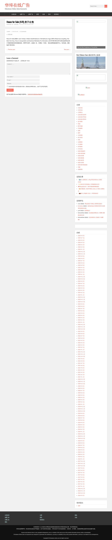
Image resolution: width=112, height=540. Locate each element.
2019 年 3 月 (81, 427)
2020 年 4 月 (81, 397)
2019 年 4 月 (81, 424)
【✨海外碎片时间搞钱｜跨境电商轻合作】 (89, 184)
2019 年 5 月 (81, 422)
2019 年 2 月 (81, 429)
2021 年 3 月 (81, 372)
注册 (43, 14)
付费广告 (30, 14)
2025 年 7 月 (81, 260)
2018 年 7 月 (81, 445)
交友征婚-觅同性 (82, 119)
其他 (79, 123)
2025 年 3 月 (81, 270)
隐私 (76, 515)
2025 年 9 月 (81, 256)
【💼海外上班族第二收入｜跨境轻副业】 (88, 193)
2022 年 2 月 (81, 347)
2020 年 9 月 (81, 386)
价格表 (76, 519)
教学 (79, 133)
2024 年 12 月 (81, 276)
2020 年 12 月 (81, 379)
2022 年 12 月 (81, 324)
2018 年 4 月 (81, 452)
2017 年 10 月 (81, 465)
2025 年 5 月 (81, 265)
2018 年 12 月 (81, 434)
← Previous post (11, 49)
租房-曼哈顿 (81, 158)
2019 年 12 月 (81, 406)
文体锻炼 (80, 135)
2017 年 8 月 (81, 470)
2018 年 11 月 (81, 436)
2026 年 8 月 (81, 235)
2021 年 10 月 (81, 356)
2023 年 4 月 (81, 315)
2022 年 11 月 (81, 326)
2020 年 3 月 (81, 399)
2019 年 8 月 (81, 415)
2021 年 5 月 (81, 368)
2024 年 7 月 (81, 283)
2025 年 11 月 (81, 254)
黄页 (37, 14)
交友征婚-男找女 (82, 117)
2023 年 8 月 (81, 306)
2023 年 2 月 (81, 320)
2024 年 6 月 (81, 285)
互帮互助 (80, 110)
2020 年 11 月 (81, 381)
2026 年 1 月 (81, 249)
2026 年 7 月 (81, 238)
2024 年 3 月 (81, 290)
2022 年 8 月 (81, 333)
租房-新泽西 (81, 155)
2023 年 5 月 (81, 313)
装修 (79, 167)
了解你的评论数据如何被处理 (34, 94)
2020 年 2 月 (81, 402)
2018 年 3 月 (81, 454)
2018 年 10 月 (81, 438)
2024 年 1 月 (81, 295)
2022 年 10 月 (81, 329)
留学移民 (80, 146)
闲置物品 (87, 210)
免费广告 (22, 14)
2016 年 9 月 (81, 495)
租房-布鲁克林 (81, 153)
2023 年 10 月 (81, 301)
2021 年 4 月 (81, 370)
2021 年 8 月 (81, 361)
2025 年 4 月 (81, 267)
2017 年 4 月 (81, 479)
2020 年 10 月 (81, 383)
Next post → (67, 49)
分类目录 (13, 14)
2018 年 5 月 (81, 450)
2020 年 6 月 (81, 393)
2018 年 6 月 (81, 447)
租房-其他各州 (81, 151)
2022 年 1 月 (81, 349)
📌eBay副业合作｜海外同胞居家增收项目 (88, 186)
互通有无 (80, 112)
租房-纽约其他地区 (82, 164)
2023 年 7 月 (81, 308)
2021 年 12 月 (81, 352)
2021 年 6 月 (81, 365)
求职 (79, 139)
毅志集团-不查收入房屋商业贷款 (93, 203)
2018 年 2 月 (81, 456)
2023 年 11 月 (81, 299)
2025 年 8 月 (81, 258)
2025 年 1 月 (81, 274)
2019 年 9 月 (81, 413)
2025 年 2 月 (81, 272)
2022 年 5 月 (81, 340)
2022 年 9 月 (81, 331)
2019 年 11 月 (81, 409)
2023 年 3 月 (81, 317)
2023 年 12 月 (81, 297)
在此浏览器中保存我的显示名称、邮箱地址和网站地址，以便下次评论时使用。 (28, 86)
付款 (76, 517)
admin (8, 31)
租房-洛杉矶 (81, 160)
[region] (91, 35)
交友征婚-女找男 (82, 114)
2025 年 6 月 (81, 263)
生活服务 (80, 144)
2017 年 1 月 (81, 486)
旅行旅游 (80, 137)
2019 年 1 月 (81, 431)
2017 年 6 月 (81, 475)
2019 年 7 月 (81, 418)
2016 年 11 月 (81, 491)
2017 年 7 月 (81, 472)
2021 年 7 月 (81, 363)
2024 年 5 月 (81, 288)
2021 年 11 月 (81, 354)
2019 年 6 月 (81, 420)
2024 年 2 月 (81, 292)
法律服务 (80, 142)
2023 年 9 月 (81, 304)
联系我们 (56, 14)
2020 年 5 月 (81, 395)
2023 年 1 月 (81, 322)
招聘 (79, 130)
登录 (49, 14)
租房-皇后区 (81, 162)
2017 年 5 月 (81, 477)
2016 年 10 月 (81, 493)
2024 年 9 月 (81, 281)
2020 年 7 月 (81, 390)
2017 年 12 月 (81, 461)
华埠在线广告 (17, 5)
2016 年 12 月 (81, 488)
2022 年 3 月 (81, 345)
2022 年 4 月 (81, 342)
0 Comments (23, 31)
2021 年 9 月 (81, 358)
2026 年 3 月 (81, 247)
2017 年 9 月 (81, 468)
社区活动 (80, 149)
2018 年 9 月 (81, 440)
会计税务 (80, 121)
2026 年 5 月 (81, 242)
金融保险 (80, 169)
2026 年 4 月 (81, 244)
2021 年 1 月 (81, 377)
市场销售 (80, 128)
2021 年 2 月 (81, 374)
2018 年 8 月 (81, 443)
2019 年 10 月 (81, 411)
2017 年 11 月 (81, 463)
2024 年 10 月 (81, 279)
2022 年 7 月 (81, 336)
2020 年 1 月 (81, 404)
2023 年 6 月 (81, 311)
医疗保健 (80, 126)
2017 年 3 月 (81, 481)
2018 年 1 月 (81, 459)
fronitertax (80, 206)
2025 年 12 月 (81, 251)
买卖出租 (10, 34)
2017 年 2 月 (81, 484)
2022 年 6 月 (81, 338)
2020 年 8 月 (81, 388)
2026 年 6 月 (81, 240)
